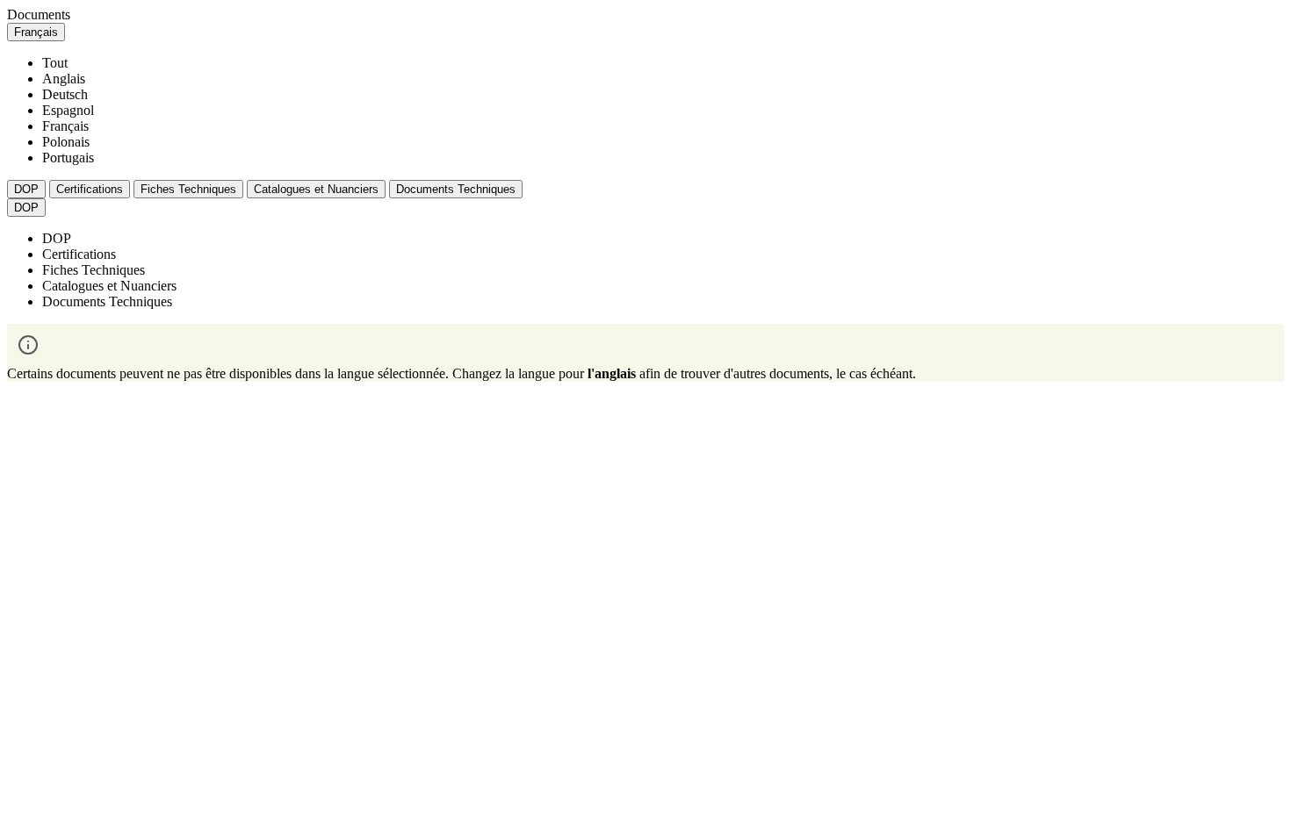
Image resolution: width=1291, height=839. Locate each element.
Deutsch (65, 94)
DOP (26, 189)
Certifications (89, 189)
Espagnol (68, 110)
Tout (55, 62)
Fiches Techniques (188, 189)
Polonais (66, 141)
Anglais (63, 78)
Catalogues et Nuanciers (316, 189)
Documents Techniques (456, 189)
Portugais (68, 157)
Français (65, 125)
